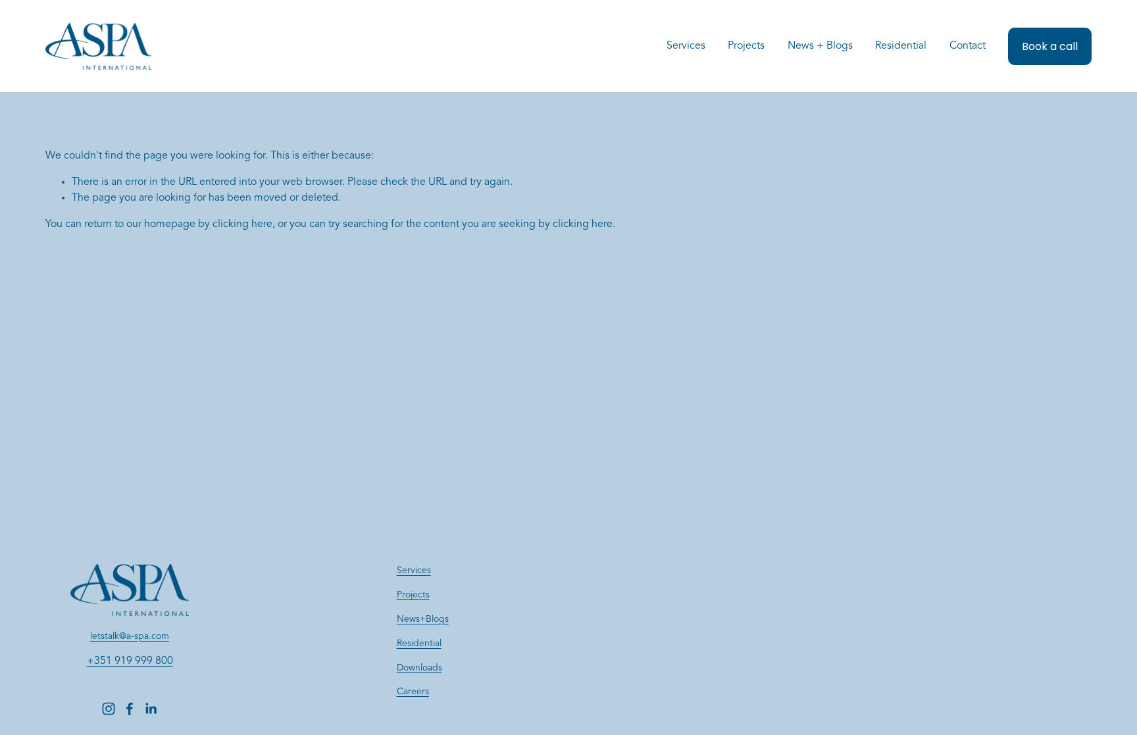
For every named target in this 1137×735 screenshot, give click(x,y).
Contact (967, 46)
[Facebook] (129, 708)
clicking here (242, 224)
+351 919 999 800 (130, 661)
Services (414, 570)
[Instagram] (108, 708)
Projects (746, 46)
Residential (900, 46)
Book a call (1050, 46)
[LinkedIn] (150, 708)
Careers (413, 691)
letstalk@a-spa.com (129, 636)
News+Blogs (423, 619)
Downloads (419, 667)
